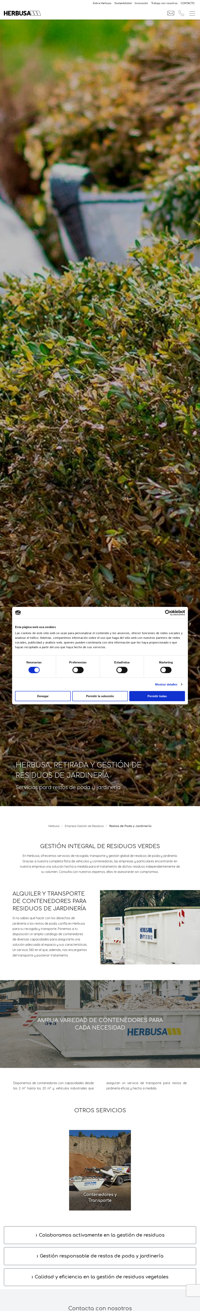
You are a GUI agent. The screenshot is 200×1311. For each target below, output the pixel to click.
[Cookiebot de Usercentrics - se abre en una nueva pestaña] (168, 613)
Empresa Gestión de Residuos (84, 826)
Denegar (43, 696)
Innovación (141, 3)
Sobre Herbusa (102, 3)
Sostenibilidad (123, 3)
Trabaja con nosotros (164, 3)
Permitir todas (157, 696)
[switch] (78, 670)
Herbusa (53, 826)
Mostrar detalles (166, 684)
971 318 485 (181, 13)
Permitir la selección (100, 696)
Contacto (188, 3)
